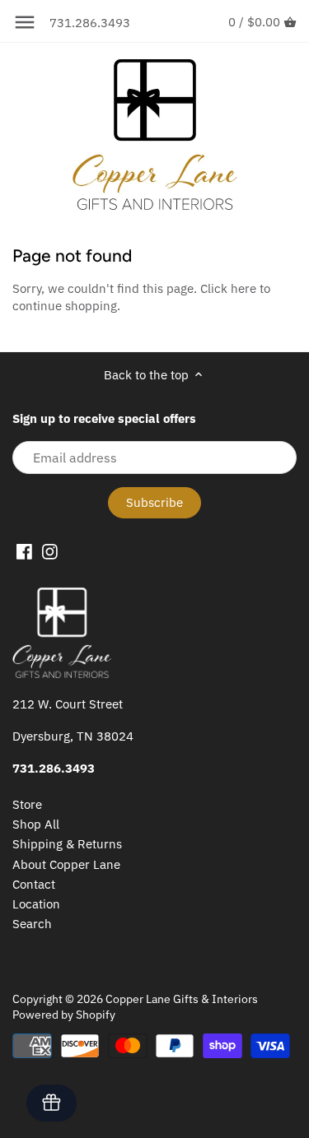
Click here (228, 288)
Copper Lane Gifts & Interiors (181, 999)
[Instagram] (50, 551)
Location (36, 904)
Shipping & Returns (67, 844)
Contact (33, 884)
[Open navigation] (24, 22)
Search (32, 923)
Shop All (35, 824)
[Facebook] (24, 551)
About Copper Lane (66, 864)
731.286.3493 (89, 22)
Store (27, 804)
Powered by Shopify (63, 1014)
